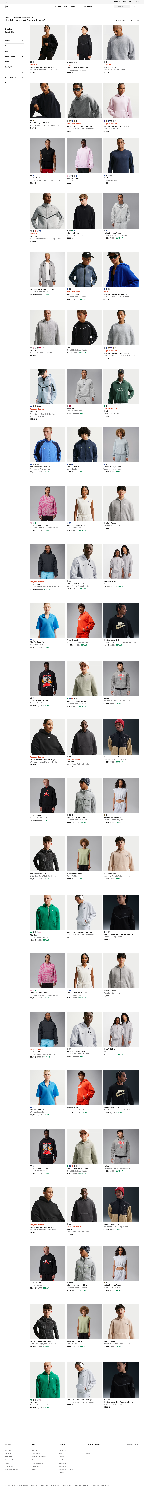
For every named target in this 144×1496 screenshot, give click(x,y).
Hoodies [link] (8, 26)
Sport (79, 6)
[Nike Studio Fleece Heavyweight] (121, 269)
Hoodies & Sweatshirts (26, 17)
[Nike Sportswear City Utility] (84, 795)
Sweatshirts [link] (9, 32)
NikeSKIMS (87, 6)
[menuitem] (126, 2)
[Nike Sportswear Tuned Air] (47, 444)
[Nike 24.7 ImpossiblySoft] (47, 100)
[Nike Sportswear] (84, 269)
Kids (73, 6)
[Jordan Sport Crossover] (47, 155)
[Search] (115, 6)
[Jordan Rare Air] (84, 620)
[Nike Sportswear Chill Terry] (84, 503)
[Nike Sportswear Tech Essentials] (47, 269)
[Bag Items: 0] (137, 6)
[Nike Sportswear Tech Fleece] (84, 42)
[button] (14, 40)
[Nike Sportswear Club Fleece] (84, 678)
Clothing (15, 17)
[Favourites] (133, 6)
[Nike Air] (84, 327)
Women (66, 6)
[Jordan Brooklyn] (84, 155)
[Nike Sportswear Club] (121, 620)
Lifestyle (7, 17)
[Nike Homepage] (7, 6)
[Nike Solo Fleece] (121, 42)
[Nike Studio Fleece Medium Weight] (47, 42)
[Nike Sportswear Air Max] (84, 561)
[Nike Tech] (47, 211)
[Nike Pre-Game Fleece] (47, 620)
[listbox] (134, 20)
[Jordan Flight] (47, 561)
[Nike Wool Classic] (121, 561)
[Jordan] (6, 2)
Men (59, 6)
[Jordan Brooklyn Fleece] (121, 211)
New (54, 6)
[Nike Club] (121, 155)
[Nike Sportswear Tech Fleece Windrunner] (121, 912)
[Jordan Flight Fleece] (84, 386)
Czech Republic (134, 1444)
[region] (12, 56)
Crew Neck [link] (9, 29)
